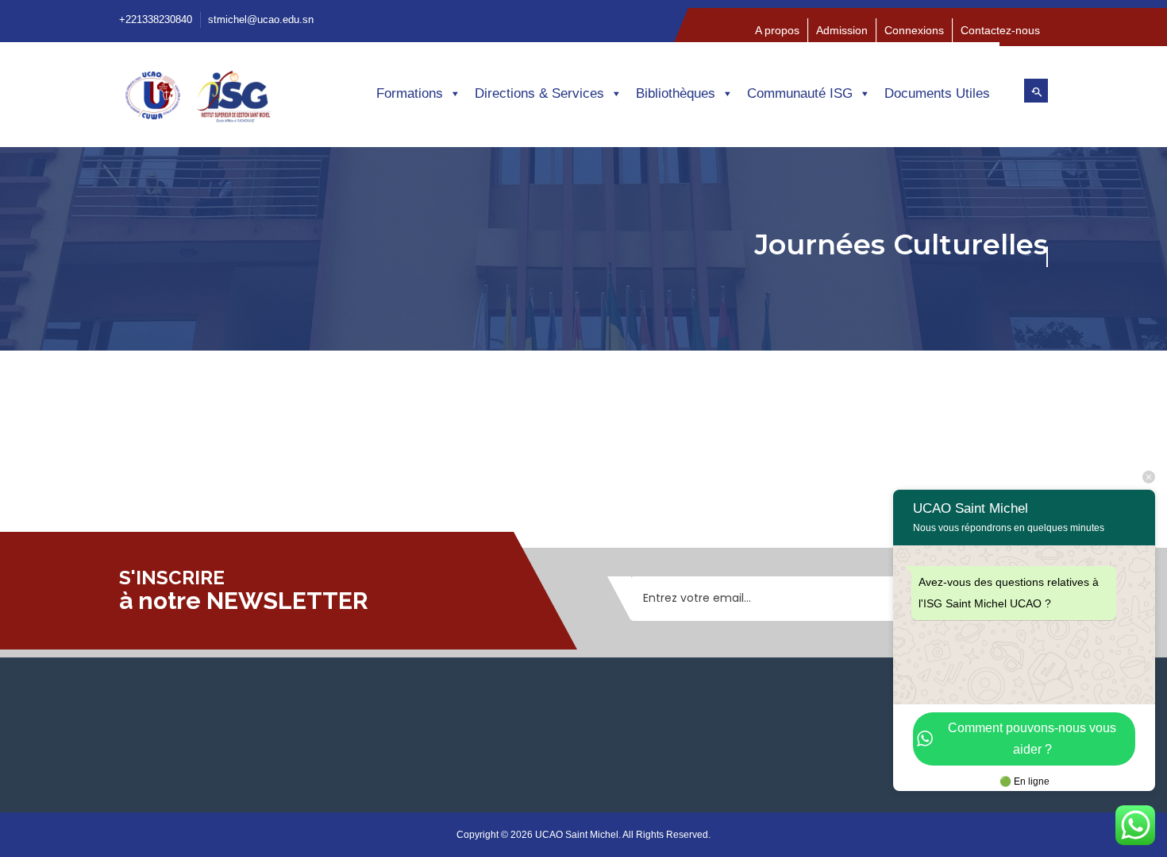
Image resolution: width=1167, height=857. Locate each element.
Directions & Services (539, 93)
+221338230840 (155, 19)
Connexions (914, 30)
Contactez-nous (1000, 30)
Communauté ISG (800, 93)
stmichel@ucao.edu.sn (261, 19)
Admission (842, 30)
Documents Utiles (937, 93)
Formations (409, 93)
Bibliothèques (675, 93)
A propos (777, 30)
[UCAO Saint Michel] (226, 101)
